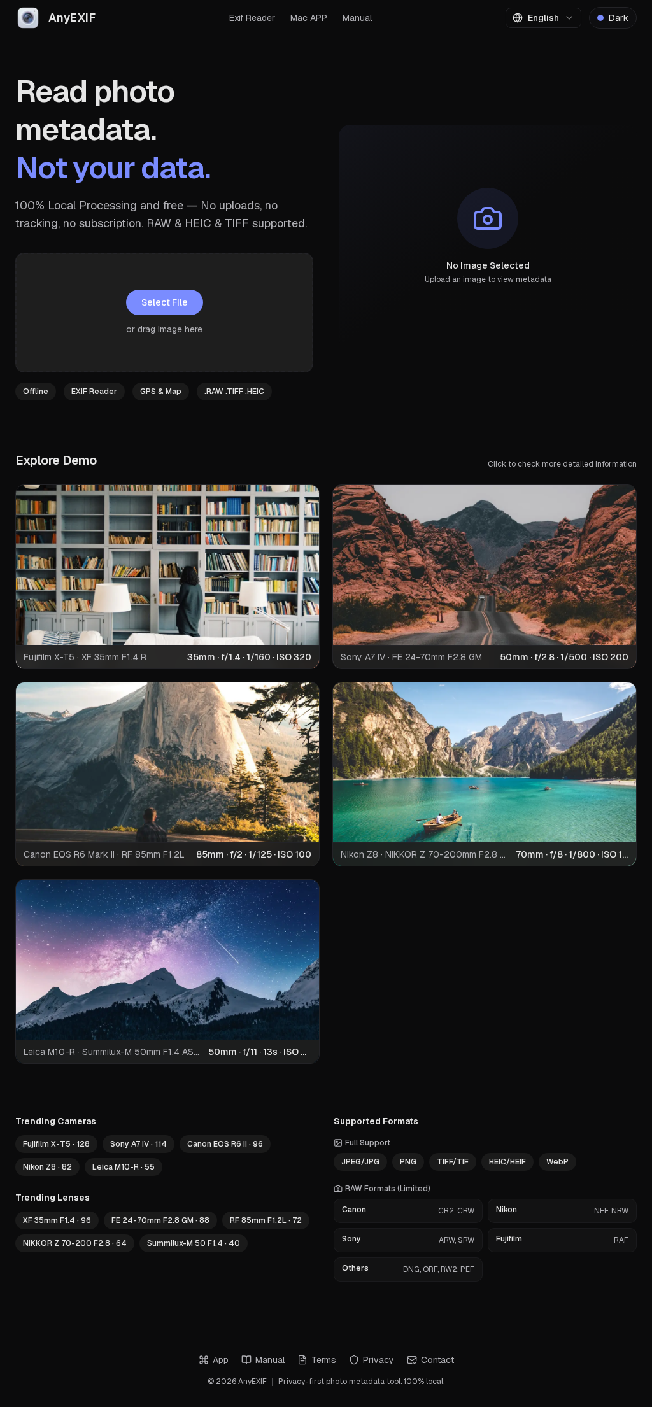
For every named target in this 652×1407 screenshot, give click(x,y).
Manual (357, 18)
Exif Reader (252, 18)
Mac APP (308, 18)
